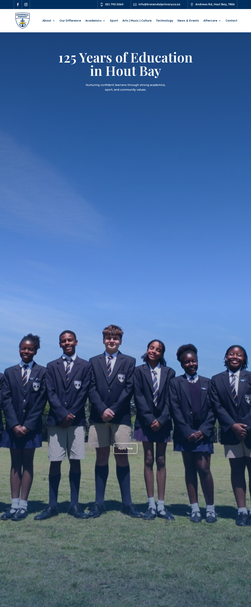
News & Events (188, 20)
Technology (164, 20)
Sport (114, 20)
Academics (93, 20)
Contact (231, 20)
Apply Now (125, 448)
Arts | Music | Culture (137, 20)
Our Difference (70, 20)
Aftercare (210, 20)
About (46, 20)
